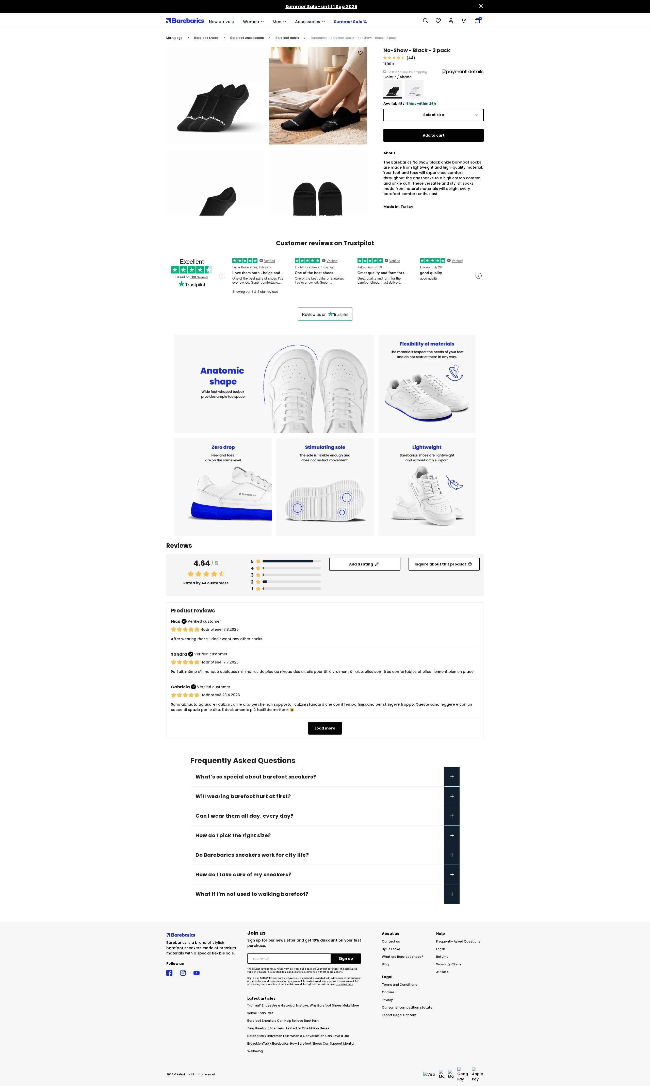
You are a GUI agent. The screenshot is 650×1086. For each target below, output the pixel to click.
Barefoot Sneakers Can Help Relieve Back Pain (283, 1020)
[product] (392, 89)
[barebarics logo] (185, 20)
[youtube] (196, 973)
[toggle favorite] (360, 53)
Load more (325, 728)
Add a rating (361, 564)
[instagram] (183, 973)
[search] (425, 20)
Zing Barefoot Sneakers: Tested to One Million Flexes (288, 1028)
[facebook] (169, 973)
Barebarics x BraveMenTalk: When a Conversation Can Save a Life (298, 1036)
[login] (451, 20)
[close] (481, 6)
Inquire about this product (440, 564)
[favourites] (438, 20)
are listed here (344, 984)
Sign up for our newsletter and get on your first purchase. (304, 943)
